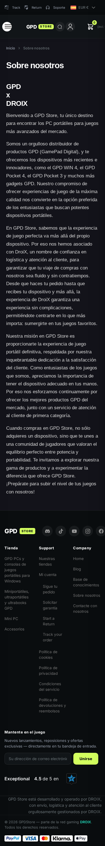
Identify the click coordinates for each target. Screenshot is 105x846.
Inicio (10, 48)
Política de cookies (48, 655)
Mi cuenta (48, 574)
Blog (77, 569)
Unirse (86, 758)
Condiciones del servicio (50, 687)
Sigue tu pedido (50, 589)
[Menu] (7, 26)
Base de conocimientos (86, 582)
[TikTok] (60, 531)
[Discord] (47, 531)
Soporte (59, 8)
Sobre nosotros (86, 595)
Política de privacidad (48, 671)
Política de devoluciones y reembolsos (52, 705)
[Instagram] (87, 531)
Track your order (52, 637)
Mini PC (11, 618)
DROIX (85, 822)
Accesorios (14, 629)
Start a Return (49, 621)
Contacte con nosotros (85, 608)
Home (78, 558)
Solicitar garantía (50, 605)
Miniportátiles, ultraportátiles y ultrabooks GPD (16, 600)
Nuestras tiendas (47, 561)
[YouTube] (74, 531)
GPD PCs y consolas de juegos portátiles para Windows (17, 569)
